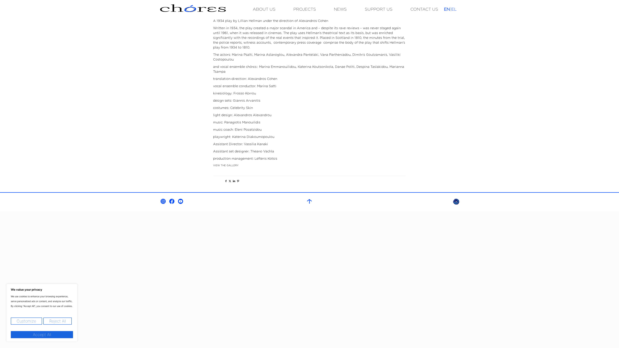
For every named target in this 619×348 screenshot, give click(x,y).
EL (454, 9)
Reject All (57, 321)
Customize (26, 321)
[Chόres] (204, 9)
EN (447, 9)
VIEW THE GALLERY (226, 165)
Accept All (42, 334)
